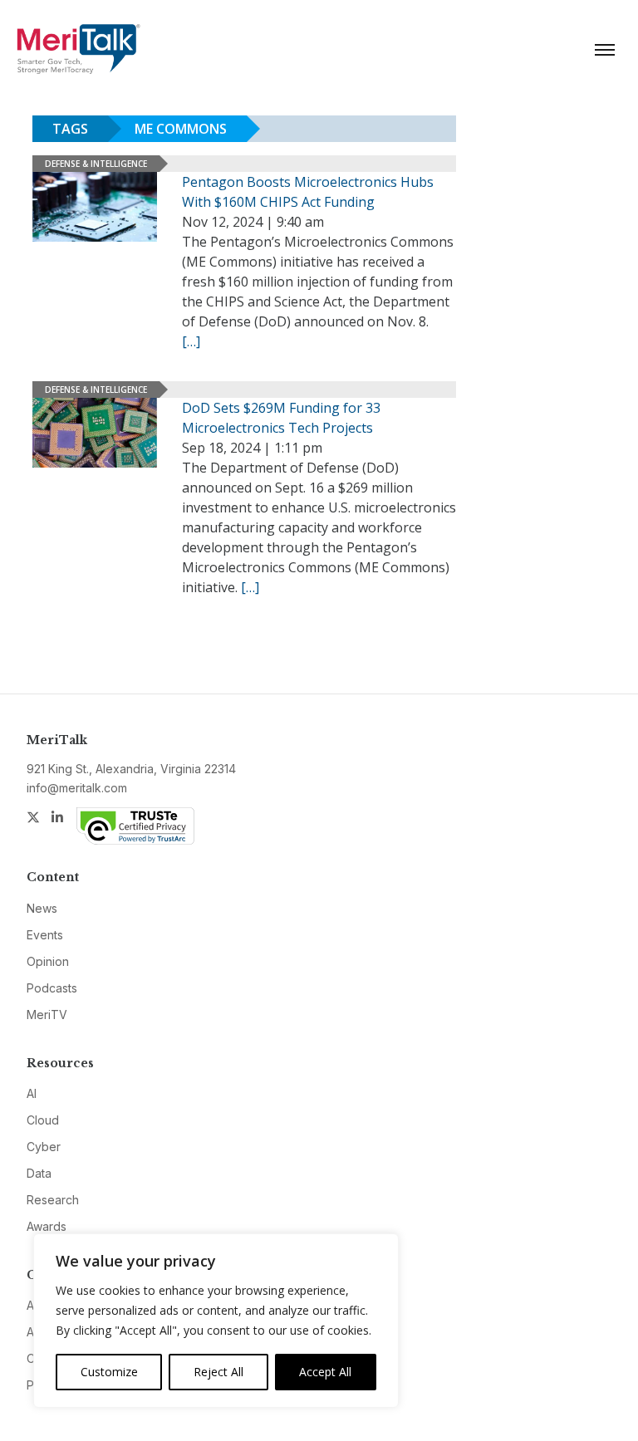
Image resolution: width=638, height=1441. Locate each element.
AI (32, 1093)
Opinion (48, 961)
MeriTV (47, 1014)
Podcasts (52, 988)
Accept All (325, 1372)
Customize (109, 1372)
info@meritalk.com (77, 788)
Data (39, 1173)
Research (53, 1200)
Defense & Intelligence (96, 163)
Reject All (218, 1372)
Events (45, 935)
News (42, 908)
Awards (46, 1226)
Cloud (43, 1120)
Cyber (44, 1147)
